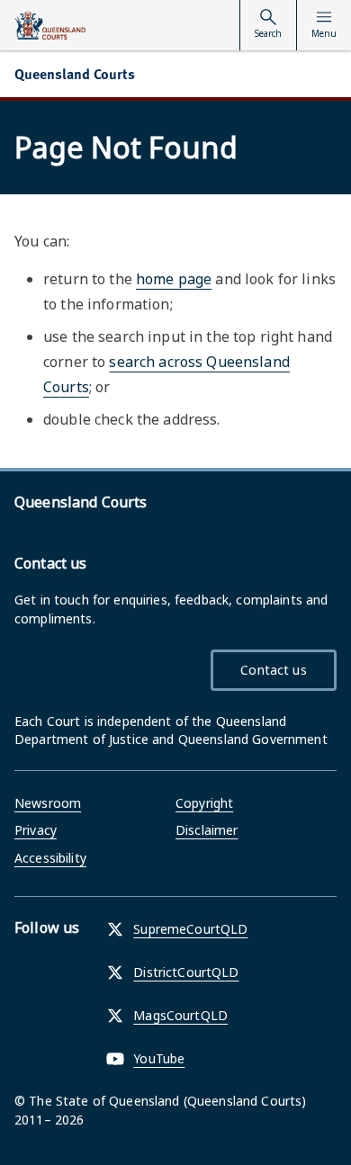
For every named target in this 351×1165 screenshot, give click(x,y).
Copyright (204, 802)
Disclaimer (207, 829)
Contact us (273, 669)
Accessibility (50, 857)
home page (174, 279)
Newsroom (47, 802)
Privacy (35, 829)
